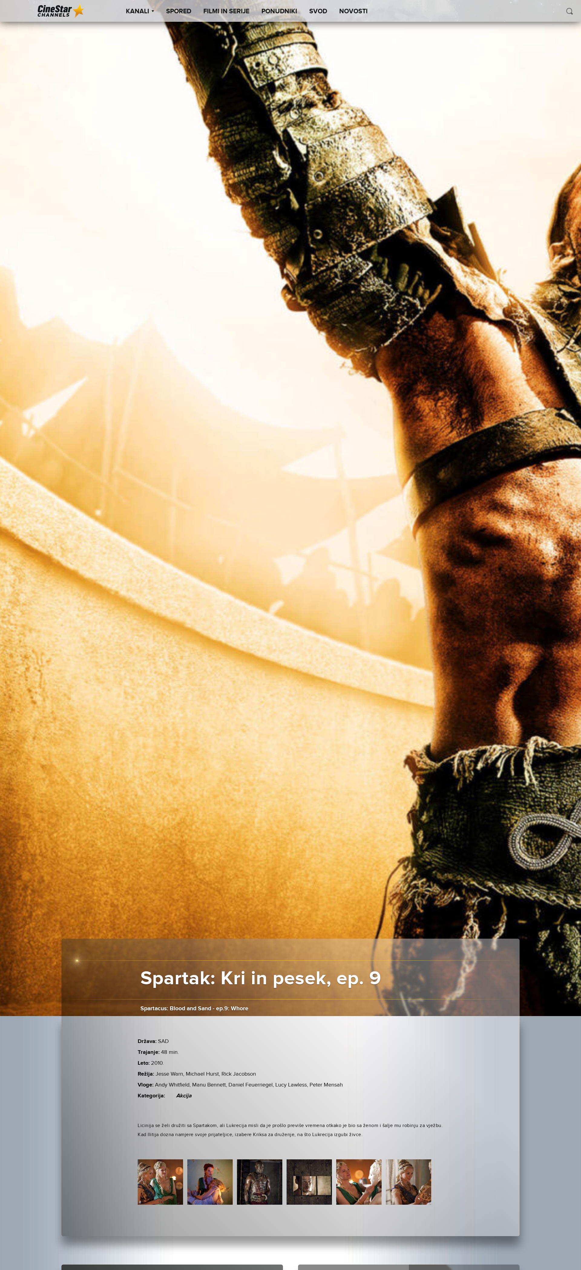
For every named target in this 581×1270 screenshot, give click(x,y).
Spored (178, 11)
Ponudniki (279, 11)
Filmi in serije (226, 11)
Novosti (353, 11)
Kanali (137, 11)
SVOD (318, 11)
